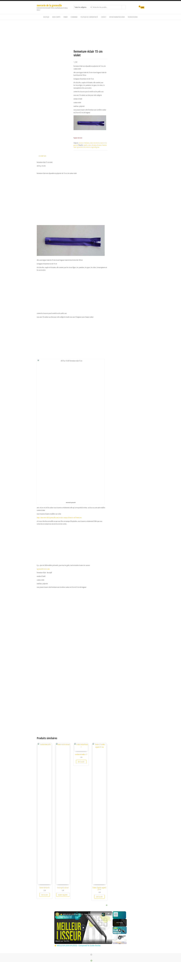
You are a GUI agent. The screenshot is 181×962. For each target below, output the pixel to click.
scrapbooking (94, 147)
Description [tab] (42, 156)
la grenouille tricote (81, 147)
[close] (91, 954)
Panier (65, 17)
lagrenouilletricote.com (43, 569)
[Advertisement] (90, 34)
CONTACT (103, 17)
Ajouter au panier (63, 895)
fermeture (99, 145)
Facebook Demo (133, 17)
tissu (98, 147)
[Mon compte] (135, 7)
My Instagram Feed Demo (117, 17)
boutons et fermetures (84, 143)
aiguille (85, 145)
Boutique (46, 17)
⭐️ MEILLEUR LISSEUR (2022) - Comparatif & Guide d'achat (83, 914)
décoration (94, 145)
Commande (74, 17)
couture (89, 145)
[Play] (120, 930)
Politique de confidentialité (89, 17)
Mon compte (56, 17)
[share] (108, 913)
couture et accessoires (95, 143)
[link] (57, 914)
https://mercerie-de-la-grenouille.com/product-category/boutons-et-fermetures (59, 517)
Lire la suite (44, 895)
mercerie (88, 147)
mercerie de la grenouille (49, 5)
